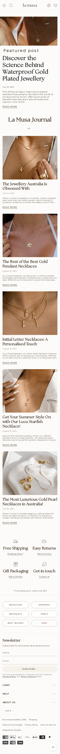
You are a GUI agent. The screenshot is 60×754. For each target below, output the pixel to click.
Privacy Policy (9, 676)
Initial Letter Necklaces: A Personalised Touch (25, 342)
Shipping (33, 720)
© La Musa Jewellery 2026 (14, 720)
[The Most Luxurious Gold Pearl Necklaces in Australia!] (30, 473)
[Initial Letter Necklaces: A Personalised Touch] (30, 313)
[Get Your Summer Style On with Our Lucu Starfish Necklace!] (30, 391)
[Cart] (55, 5)
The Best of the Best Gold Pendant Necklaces (25, 264)
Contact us (44, 576)
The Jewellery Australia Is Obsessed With (25, 186)
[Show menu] (4, 5)
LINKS (6, 685)
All (29, 128)
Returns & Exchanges (12, 725)
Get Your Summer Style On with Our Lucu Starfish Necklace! (27, 421)
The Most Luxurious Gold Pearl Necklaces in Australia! (30, 502)
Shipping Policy (15, 554)
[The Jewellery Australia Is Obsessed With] (30, 157)
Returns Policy (44, 554)
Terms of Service (28, 676)
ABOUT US (9, 702)
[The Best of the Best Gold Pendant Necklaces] (30, 235)
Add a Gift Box (16, 576)
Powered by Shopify (12, 730)
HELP (6, 693)
